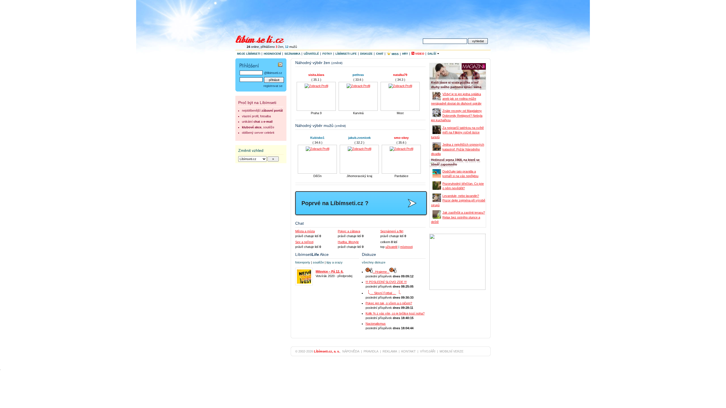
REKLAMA (390, 351)
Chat (379, 53)
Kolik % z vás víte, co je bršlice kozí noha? (395, 313)
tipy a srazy (334, 262)
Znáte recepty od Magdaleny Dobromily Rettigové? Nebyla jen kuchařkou (456, 115)
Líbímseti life (346, 53)
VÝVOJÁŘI (427, 351)
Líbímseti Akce (312, 254)
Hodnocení (272, 53)
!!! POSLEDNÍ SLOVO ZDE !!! (386, 282)
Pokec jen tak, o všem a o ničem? (389, 303)
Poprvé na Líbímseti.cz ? (334, 203)
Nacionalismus (376, 323)
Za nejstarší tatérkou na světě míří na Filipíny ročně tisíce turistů (457, 132)
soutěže (318, 262)
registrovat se (272, 86)
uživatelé (391, 246)
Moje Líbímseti (248, 53)
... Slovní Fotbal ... (383, 293)
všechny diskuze (373, 262)
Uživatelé (311, 53)
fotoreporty (302, 262)
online (253, 46)
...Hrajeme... (381, 271)
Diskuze (366, 53)
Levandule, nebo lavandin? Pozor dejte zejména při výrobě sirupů (458, 200)
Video (419, 53)
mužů (291, 46)
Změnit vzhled (250, 150)
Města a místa (305, 231)
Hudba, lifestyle (348, 242)
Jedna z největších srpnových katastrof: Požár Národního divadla (457, 149)
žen (279, 46)
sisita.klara (304, 74)
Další (432, 53)
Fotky (327, 53)
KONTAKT (408, 351)
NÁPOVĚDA (350, 351)
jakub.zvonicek (359, 137)
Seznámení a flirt (391, 231)
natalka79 (388, 74)
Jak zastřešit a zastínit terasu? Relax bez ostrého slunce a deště (458, 217)
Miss (395, 54)
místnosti (406, 246)
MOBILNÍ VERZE (451, 351)
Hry (405, 53)
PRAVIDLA (371, 351)
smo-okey (401, 137)
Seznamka (292, 53)
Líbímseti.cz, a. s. (327, 351)
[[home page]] (263, 38)
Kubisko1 (317, 137)
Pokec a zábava (349, 231)
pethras (346, 74)
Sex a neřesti (304, 242)
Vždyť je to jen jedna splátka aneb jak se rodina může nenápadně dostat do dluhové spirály (456, 98)
